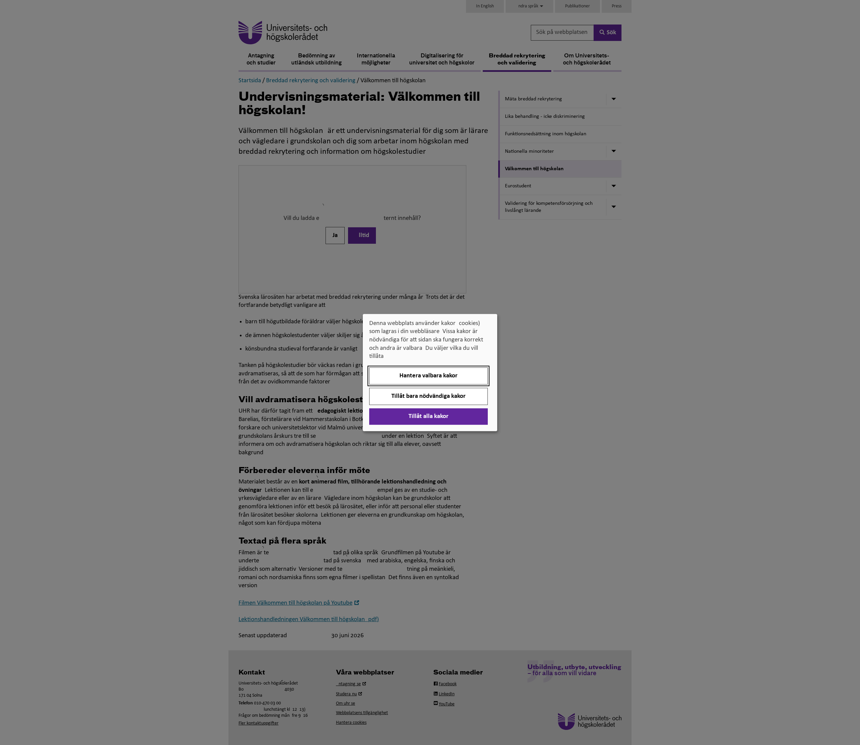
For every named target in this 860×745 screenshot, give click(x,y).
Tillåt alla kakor (428, 416)
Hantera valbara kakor (428, 376)
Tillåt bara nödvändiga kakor (428, 396)
